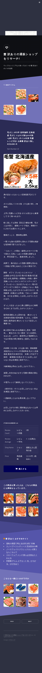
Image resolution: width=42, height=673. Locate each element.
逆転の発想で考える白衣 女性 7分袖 (20, 543)
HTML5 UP (12, 640)
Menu (39, 2)
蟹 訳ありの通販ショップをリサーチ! (18, 635)
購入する (23, 469)
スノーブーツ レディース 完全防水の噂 (21, 546)
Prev (12, 621)
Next (30, 621)
